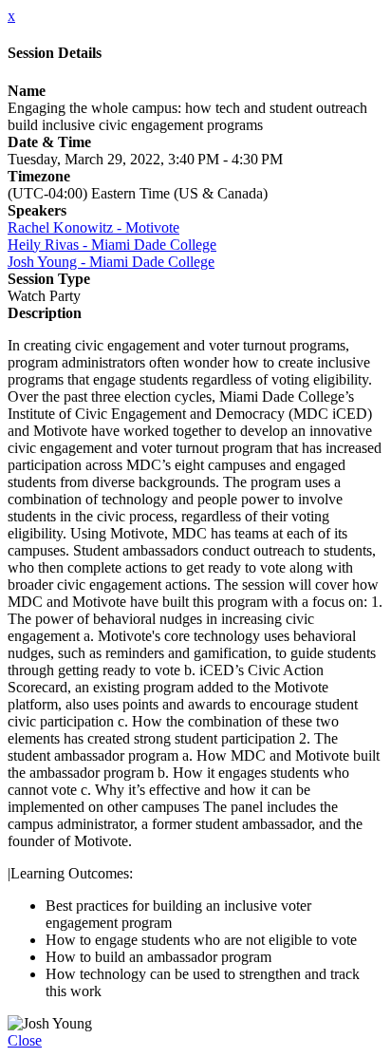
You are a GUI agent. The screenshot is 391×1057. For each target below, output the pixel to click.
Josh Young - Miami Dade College (111, 262)
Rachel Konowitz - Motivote (93, 227)
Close (25, 1040)
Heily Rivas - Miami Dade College (112, 244)
